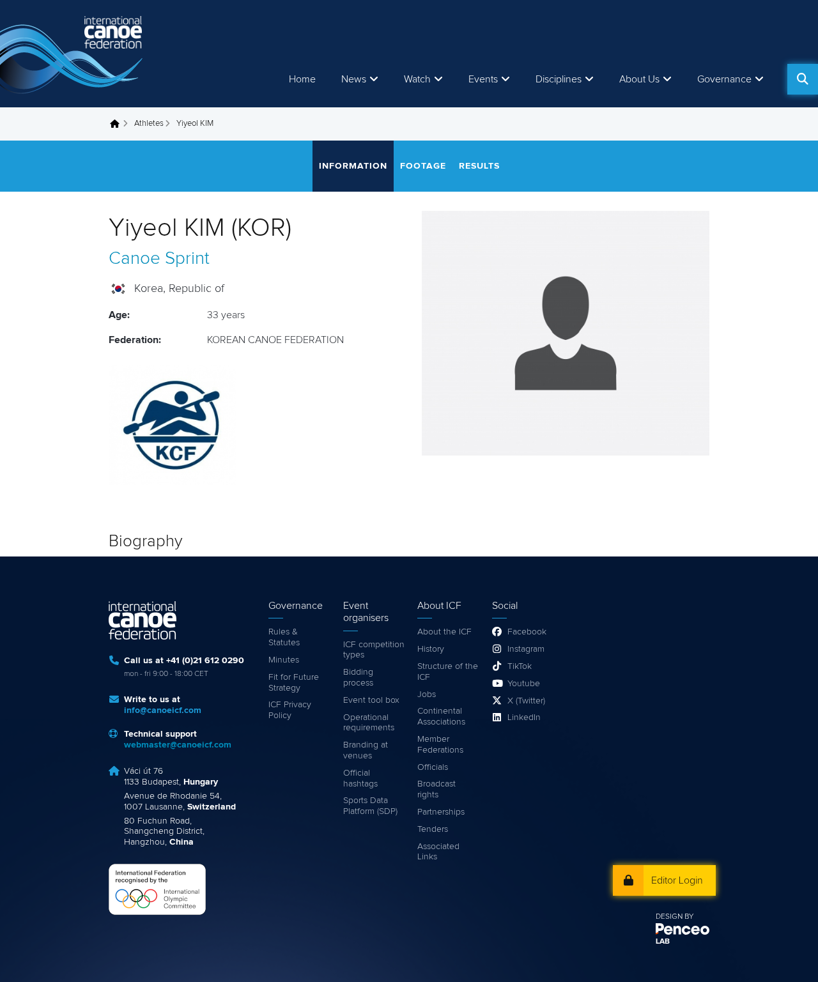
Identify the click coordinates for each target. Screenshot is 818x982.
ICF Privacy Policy (289, 710)
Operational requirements (368, 723)
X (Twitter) (526, 700)
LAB (663, 942)
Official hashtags (360, 778)
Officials (432, 767)
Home (302, 79)
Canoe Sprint (159, 259)
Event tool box (371, 700)
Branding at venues (365, 750)
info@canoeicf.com (162, 710)
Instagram (525, 649)
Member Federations (440, 745)
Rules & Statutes (284, 637)
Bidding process (358, 677)
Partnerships (441, 812)
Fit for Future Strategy (293, 683)
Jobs (426, 694)
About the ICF (444, 631)
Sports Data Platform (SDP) (370, 806)
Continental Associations (441, 716)
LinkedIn (524, 717)
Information (353, 166)
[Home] (73, 53)
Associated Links (438, 852)
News (353, 79)
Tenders (432, 829)
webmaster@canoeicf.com (177, 744)
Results (479, 166)
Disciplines (559, 79)
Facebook (526, 631)
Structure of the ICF (447, 672)
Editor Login (677, 880)
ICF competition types (374, 650)
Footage (423, 166)
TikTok (519, 666)
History (430, 649)
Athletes (149, 123)
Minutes (283, 660)
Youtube (523, 683)
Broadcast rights (436, 789)
